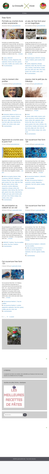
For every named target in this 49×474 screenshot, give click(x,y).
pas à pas (27, 69)
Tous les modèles (29, 178)
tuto (14, 63)
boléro (36, 116)
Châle (19, 176)
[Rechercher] (25, 414)
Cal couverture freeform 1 (33, 176)
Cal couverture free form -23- (12, 262)
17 (7, 316)
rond (40, 69)
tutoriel (17, 63)
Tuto (13, 182)
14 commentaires (31, 73)
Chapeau (13, 116)
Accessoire (6, 114)
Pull (10, 182)
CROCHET (10, 58)
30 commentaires (31, 134)
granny (27, 124)
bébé (32, 116)
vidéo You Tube (19, 182)
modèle (10, 63)
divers (28, 114)
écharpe (40, 63)
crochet (10, 59)
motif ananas (40, 126)
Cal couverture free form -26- (35, 207)
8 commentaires (7, 246)
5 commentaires (7, 126)
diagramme (16, 59)
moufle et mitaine (14, 118)
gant (8, 118)
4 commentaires (7, 311)
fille (35, 65)
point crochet (38, 59)
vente (20, 63)
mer (45, 124)
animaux (5, 59)
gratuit (19, 61)
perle (32, 69)
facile (32, 65)
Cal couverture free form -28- (35, 141)
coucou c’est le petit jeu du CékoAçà (36, 80)
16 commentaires (7, 65)
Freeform (32, 59)
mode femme (36, 67)
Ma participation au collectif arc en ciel (9, 207)
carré (43, 116)
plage (32, 128)
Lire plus (20, 54)
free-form (14, 61)
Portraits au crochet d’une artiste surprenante (12, 22)
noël (45, 126)
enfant (30, 120)
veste (41, 71)
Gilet (21, 180)
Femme (27, 59)
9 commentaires (7, 199)
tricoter (27, 71)
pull (35, 69)
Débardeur (17, 178)
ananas (28, 116)
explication (4, 61)
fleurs (33, 122)
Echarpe (43, 58)
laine (6, 63)
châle (9, 120)
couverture (31, 118)
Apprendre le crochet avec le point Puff (12, 141)
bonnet (5, 120)
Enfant (8, 180)
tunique (37, 130)
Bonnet (8, 116)
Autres (5, 58)
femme (10, 61)
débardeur (15, 186)
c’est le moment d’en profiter (10, 80)
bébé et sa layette (8, 176)
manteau (30, 67)
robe (37, 69)
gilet (8, 122)
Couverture (5, 178)
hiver (3, 63)
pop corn (8, 309)
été (20, 59)
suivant (11, 316)
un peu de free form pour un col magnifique (35, 22)
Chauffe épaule (30, 58)
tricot (43, 69)
